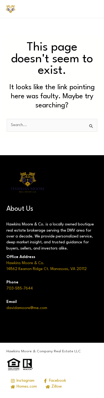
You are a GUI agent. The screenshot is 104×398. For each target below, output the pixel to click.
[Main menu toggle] (91, 9)
